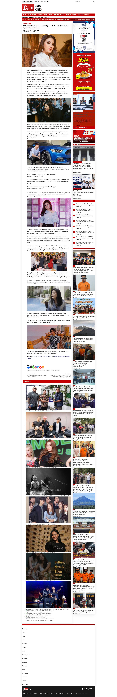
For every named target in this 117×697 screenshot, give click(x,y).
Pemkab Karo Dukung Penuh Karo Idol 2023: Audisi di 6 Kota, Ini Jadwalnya (41, 410)
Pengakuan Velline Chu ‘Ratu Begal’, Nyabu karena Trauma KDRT (39, 612)
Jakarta (47, 370)
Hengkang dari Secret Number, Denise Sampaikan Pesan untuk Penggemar (41, 467)
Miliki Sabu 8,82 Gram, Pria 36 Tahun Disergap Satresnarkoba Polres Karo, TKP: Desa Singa (83, 294)
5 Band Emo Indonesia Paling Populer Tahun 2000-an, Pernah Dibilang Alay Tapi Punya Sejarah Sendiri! (47, 609)
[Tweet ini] (24, 74)
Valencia (57, 370)
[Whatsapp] (24, 80)
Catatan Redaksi (77, 162)
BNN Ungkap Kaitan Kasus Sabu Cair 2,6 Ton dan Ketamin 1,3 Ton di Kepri (84, 243)
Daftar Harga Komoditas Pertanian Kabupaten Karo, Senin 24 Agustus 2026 (83, 139)
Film (44, 370)
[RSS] (93, 689)
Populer (78, 201)
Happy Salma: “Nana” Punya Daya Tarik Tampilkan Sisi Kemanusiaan (40, 552)
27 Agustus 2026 (77, 343)
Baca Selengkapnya (76, 125)
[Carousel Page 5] (87, 141)
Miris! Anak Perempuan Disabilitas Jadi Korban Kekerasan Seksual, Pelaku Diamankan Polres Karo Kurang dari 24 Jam (83, 462)
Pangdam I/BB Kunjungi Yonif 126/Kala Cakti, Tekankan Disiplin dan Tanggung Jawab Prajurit (84, 237)
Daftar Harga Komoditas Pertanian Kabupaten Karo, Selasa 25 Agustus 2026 (85, 221)
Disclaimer (68, 693)
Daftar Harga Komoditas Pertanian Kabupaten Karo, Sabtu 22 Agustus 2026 (84, 226)
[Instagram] (35, 367)
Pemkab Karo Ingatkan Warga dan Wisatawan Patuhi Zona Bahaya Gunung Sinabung (84, 512)
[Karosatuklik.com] (32, 8)
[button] (94, 2)
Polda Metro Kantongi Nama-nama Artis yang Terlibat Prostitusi (39, 620)
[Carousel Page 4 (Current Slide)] (85, 141)
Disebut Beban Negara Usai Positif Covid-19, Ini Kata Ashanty (38, 614)
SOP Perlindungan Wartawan (49, 693)
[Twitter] (85, 689)
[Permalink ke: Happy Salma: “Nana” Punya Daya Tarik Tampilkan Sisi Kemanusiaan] (48, 538)
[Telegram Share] (24, 77)
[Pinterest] (87, 689)
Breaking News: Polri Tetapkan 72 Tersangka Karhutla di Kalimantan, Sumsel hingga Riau (84, 114)
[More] (43, 367)
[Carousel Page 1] (80, 141)
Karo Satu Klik (35, 693)
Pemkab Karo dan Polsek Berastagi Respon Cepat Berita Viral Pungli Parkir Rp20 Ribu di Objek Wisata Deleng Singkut (85, 204)
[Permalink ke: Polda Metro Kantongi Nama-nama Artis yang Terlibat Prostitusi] (40, 618)
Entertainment (27, 23)
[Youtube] (40, 367)
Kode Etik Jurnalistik (60, 693)
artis (29, 370)
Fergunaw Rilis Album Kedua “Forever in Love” (35, 617)
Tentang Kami (74, 693)
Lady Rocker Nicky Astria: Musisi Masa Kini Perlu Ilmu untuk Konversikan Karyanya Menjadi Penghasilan (48, 495)
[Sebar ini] (24, 70)
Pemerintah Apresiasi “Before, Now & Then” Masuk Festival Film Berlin (40, 580)
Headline (78, 111)
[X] (31, 367)
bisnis (33, 370)
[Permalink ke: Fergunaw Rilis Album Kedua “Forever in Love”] (36, 616)
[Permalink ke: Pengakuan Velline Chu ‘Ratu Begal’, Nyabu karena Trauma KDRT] (40, 610)
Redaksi (79, 693)
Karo (74, 266)
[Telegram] (38, 367)
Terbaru (89, 201)
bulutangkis (38, 370)
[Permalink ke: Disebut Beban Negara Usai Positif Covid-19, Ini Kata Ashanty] (39, 613)
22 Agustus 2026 (77, 170)
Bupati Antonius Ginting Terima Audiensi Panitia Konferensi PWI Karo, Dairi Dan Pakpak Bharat (83, 388)
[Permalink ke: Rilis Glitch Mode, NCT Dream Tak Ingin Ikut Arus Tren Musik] (48, 425)
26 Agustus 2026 (77, 117)
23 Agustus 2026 (77, 591)
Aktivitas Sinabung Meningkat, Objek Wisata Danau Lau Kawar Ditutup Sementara (83, 339)
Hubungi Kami (85, 693)
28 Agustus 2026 (77, 274)
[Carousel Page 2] (82, 141)
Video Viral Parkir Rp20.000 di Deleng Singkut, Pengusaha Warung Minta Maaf (82, 437)
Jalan (52, 370)
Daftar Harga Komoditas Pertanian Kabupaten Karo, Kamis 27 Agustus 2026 (85, 232)
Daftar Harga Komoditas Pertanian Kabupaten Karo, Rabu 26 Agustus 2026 (84, 215)
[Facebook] (28, 367)
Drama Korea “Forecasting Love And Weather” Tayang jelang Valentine (40, 524)
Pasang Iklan (25, 695)
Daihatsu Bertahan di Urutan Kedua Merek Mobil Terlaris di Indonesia (37, 375)
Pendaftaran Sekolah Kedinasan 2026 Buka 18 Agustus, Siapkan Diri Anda (83, 192)
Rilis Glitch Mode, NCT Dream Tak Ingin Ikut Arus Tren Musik (38, 439)
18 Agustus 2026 (77, 195)
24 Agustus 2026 (77, 467)
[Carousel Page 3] (84, 141)
